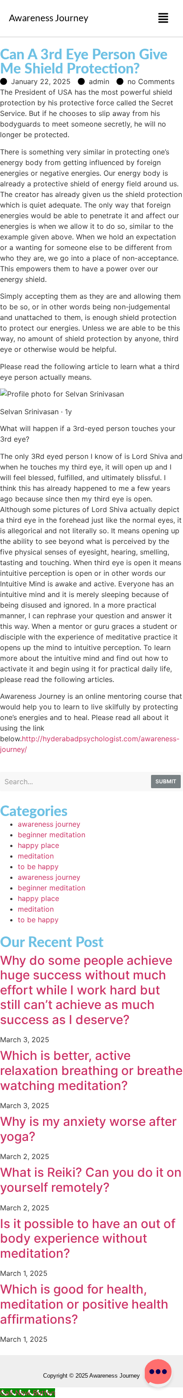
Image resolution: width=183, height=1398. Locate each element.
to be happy (38, 866)
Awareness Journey (48, 18)
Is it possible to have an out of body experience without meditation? (87, 1238)
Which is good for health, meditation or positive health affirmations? (84, 1304)
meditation (36, 855)
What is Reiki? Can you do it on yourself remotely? (91, 1180)
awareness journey (49, 824)
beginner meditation (51, 834)
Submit (165, 781)
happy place (38, 845)
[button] (163, 18)
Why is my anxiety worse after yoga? (88, 1129)
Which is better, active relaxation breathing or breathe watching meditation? (91, 1070)
